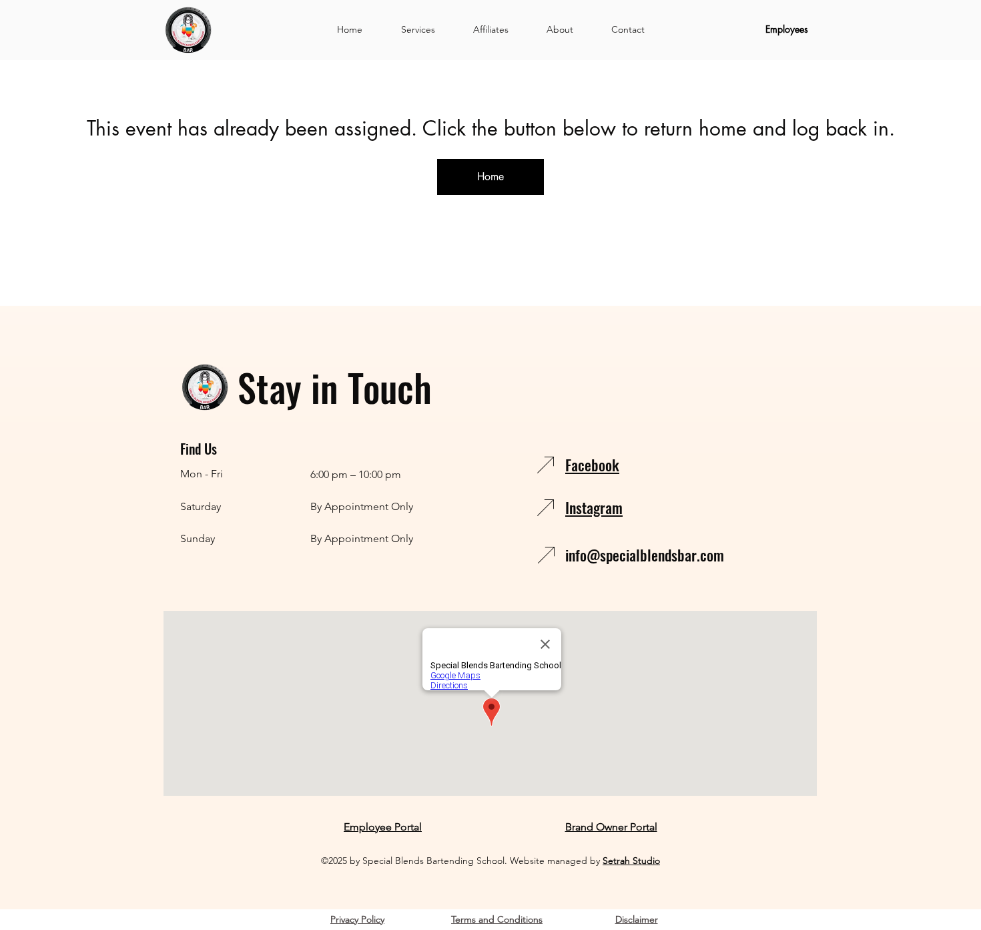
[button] (418, 29)
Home (490, 177)
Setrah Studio (631, 861)
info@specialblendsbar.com (644, 554)
